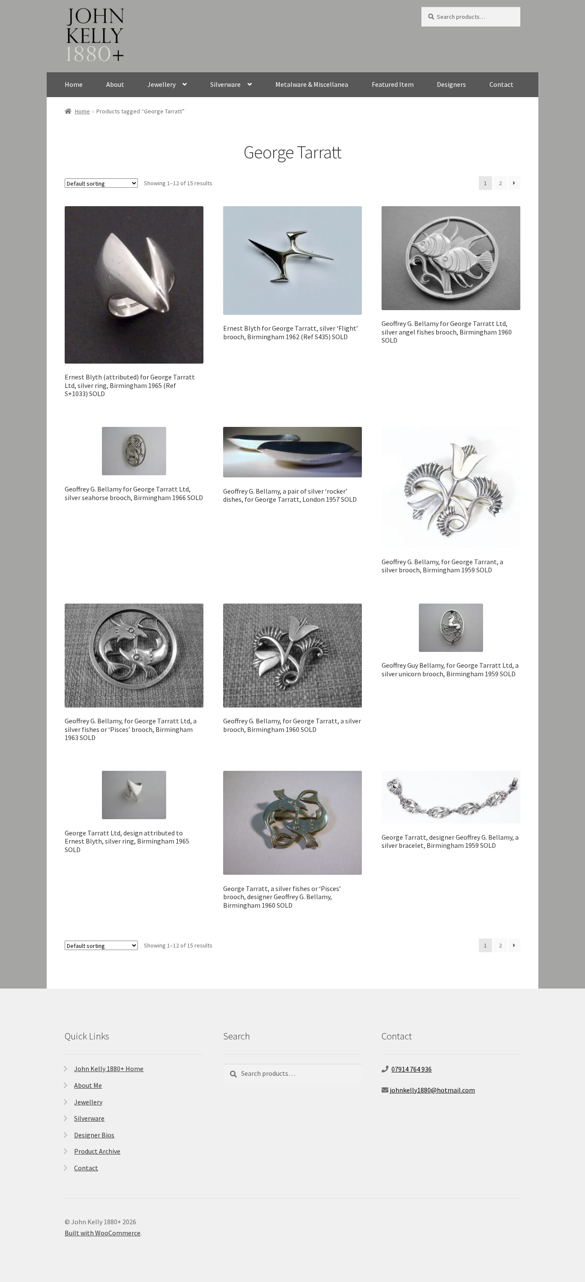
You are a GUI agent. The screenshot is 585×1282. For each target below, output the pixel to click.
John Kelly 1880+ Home (108, 1068)
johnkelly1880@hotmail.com (432, 1090)
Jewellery (161, 84)
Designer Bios (94, 1135)
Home (74, 84)
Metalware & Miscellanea (311, 84)
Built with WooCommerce (102, 1233)
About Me (88, 1085)
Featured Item (393, 84)
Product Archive (97, 1151)
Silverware (225, 84)
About (115, 84)
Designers (451, 84)
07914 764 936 (411, 1069)
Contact (501, 84)
